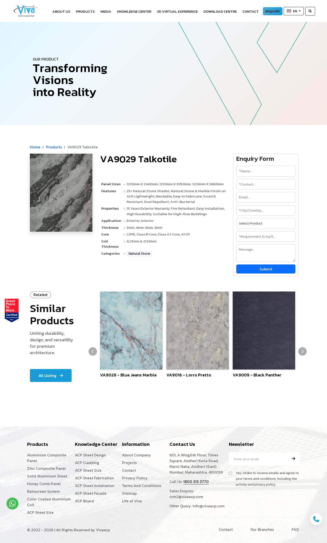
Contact (250, 11)
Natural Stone (139, 253)
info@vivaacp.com (208, 506)
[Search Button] (310, 11)
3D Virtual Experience (177, 11)
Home (35, 147)
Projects (129, 462)
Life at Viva (132, 501)
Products (85, 11)
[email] (293, 458)
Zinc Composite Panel (46, 468)
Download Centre (220, 11)
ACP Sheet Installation (94, 485)
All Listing (48, 375)
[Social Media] (321, 102)
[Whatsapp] (12, 503)
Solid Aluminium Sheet (47, 476)
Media (106, 11)
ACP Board (84, 501)
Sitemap (129, 493)
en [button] (295, 11)
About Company (136, 455)
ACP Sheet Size (40, 512)
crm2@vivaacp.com (186, 496)
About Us (61, 11)
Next (302, 351)
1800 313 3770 (196, 481)
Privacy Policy (135, 478)
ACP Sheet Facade (91, 493)
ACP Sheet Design (90, 455)
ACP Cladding (87, 462)
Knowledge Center (134, 11)
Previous (93, 351)
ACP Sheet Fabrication (94, 478)
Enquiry (272, 11)
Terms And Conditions (141, 485)
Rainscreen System (43, 491)
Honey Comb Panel (44, 484)
